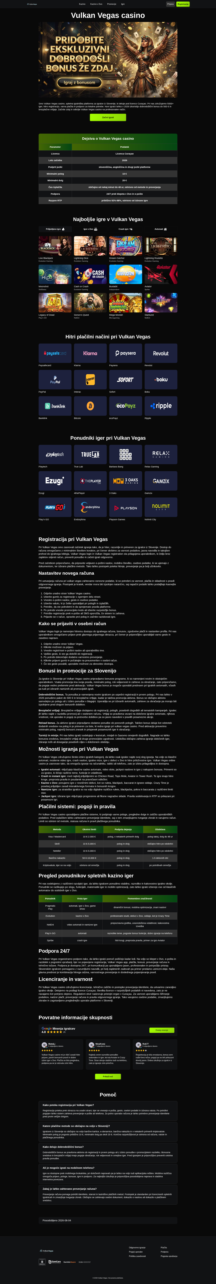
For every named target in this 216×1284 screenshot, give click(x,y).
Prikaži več (108, 1076)
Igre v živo (88, 229)
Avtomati (159, 229)
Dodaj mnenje (162, 1030)
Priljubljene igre (53, 229)
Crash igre (123, 229)
